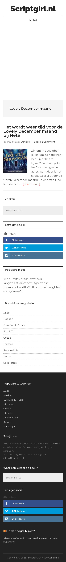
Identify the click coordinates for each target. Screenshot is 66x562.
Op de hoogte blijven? (20, 531)
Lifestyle (8, 343)
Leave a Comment (44, 141)
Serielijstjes (9, 362)
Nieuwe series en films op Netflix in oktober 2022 (30, 538)
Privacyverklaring (50, 557)
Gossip (7, 337)
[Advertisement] (33, 59)
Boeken (8, 318)
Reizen (7, 356)
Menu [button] (33, 20)
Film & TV (8, 331)
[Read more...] (31, 184)
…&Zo (6, 312)
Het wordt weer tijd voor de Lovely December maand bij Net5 (32, 131)
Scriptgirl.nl (33, 8)
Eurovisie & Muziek (14, 325)
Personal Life (11, 350)
